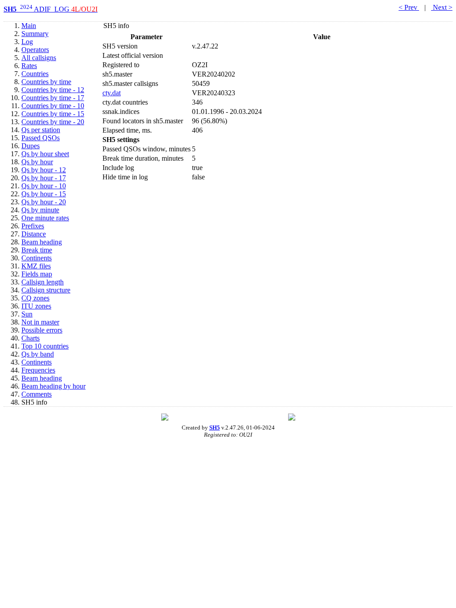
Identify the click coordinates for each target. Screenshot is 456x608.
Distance (33, 234)
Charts (30, 338)
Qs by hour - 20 (43, 202)
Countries (35, 73)
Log (27, 41)
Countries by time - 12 (52, 89)
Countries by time (46, 81)
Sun (27, 314)
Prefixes (32, 226)
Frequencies (38, 370)
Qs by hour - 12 (43, 170)
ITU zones (36, 306)
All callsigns (38, 57)
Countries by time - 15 (52, 114)
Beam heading (41, 242)
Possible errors (41, 330)
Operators (35, 49)
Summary (35, 33)
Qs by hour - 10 (43, 186)
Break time (36, 250)
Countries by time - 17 (52, 97)
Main (28, 25)
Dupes (30, 146)
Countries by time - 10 (52, 105)
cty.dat (111, 93)
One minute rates (45, 218)
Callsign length (42, 282)
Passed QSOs (40, 138)
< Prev (409, 7)
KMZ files (36, 266)
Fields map (36, 274)
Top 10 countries (45, 346)
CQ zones (35, 298)
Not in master (40, 322)
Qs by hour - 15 (43, 194)
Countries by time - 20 (52, 122)
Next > (441, 7)
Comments (36, 394)
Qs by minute (40, 210)
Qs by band (37, 354)
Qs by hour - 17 (43, 178)
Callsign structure (45, 290)
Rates (29, 65)
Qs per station (40, 130)
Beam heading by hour (53, 386)
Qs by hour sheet (45, 154)
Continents (36, 258)
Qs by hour (37, 162)
